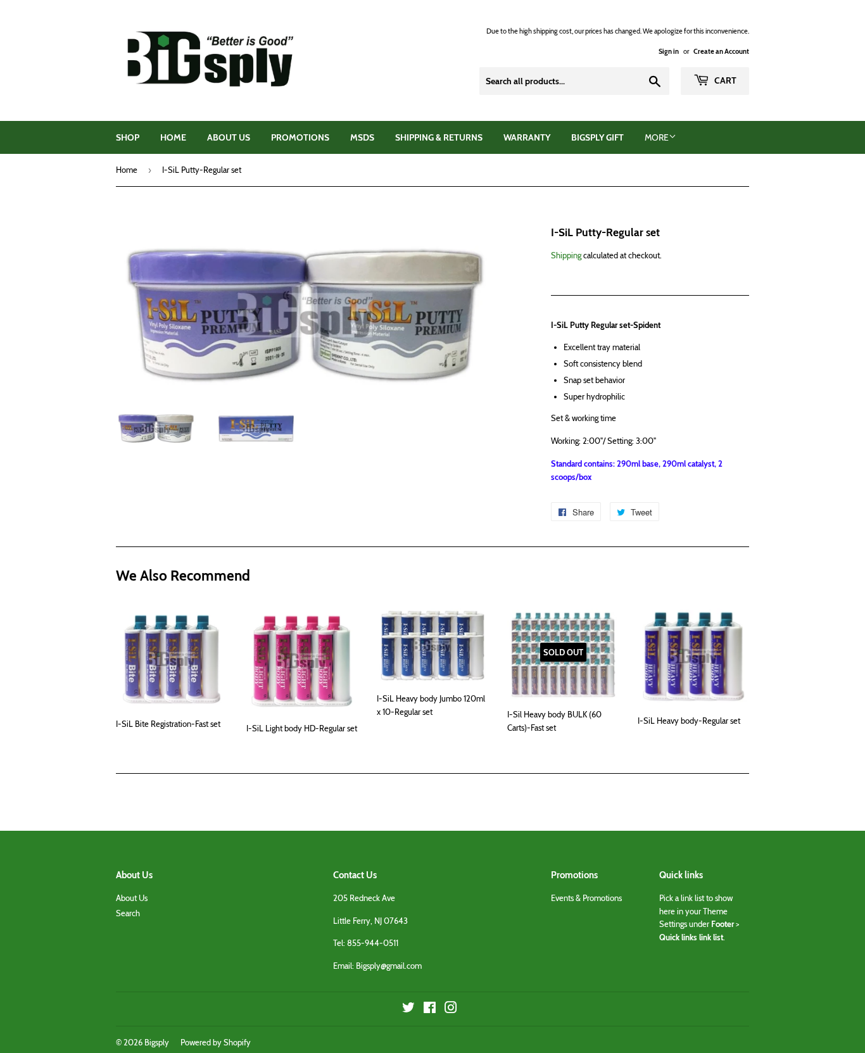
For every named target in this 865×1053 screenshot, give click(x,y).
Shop (127, 137)
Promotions (300, 137)
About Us (228, 137)
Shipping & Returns (439, 137)
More (657, 137)
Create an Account (721, 51)
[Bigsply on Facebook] (429, 1009)
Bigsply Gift (597, 137)
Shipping (566, 255)
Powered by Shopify (215, 1042)
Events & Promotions (586, 898)
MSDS (362, 137)
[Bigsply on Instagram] (451, 1009)
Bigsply (156, 1042)
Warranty (526, 137)
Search (128, 913)
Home (173, 137)
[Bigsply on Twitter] (408, 1009)
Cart (724, 80)
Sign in (669, 51)
